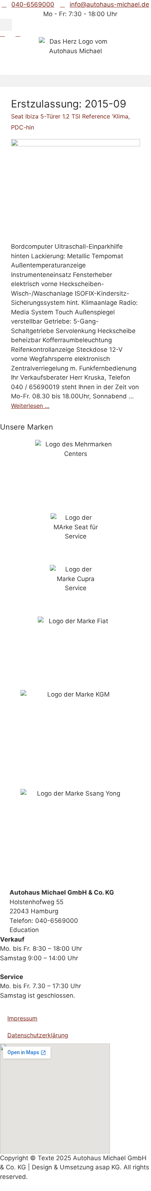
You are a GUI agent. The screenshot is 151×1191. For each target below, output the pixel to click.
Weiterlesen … (30, 405)
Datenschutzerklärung (37, 1035)
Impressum (22, 1018)
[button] (6, 25)
